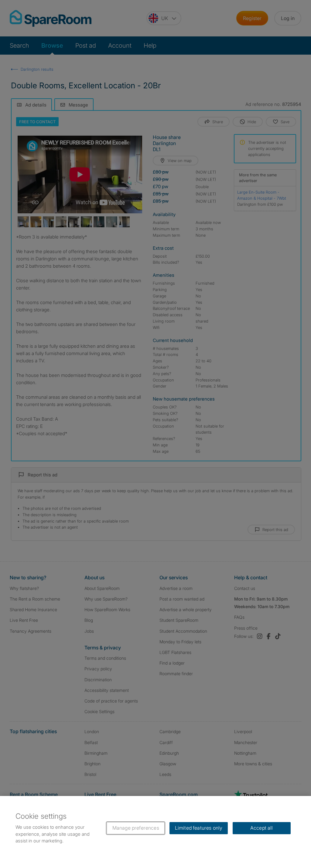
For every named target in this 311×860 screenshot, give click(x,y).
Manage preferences (135, 828)
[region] (155, 828)
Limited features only (198, 828)
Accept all (261, 828)
